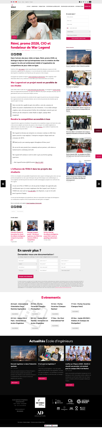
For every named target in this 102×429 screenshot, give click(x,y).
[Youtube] (90, 2)
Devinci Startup (56, 89)
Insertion (88, 49)
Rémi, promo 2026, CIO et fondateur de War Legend (31, 45)
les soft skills (32, 191)
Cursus (14, 37)
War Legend (21, 69)
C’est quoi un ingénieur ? (72, 87)
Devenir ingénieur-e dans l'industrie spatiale (77, 66)
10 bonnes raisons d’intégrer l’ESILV (38, 422)
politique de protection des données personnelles (63, 287)
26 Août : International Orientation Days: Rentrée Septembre (19, 306)
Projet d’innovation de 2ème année (36, 89)
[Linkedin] (88, 2)
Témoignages (27, 50)
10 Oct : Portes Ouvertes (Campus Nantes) (58, 306)
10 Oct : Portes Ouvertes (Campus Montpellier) (38, 306)
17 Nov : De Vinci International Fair (57, 319)
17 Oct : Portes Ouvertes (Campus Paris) (80, 305)
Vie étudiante (87, 91)
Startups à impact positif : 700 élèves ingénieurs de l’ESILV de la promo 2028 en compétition (34, 236)
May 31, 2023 (39, 162)
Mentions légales (26, 422)
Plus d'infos (15, 314)
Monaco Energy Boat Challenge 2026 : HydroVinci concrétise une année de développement (76, 178)
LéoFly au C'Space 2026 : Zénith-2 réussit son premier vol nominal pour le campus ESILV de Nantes (78, 109)
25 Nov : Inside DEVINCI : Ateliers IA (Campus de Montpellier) (81, 320)
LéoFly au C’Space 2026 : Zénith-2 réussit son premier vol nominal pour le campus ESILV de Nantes (77, 366)
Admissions (88, 70)
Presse (19, 2)
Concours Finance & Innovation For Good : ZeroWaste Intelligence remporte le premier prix (18, 236)
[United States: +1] (68, 28)
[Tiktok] (82, 2)
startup (23, 50)
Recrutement (20, 411)
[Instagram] (79, 2)
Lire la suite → (15, 382)
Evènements (51, 297)
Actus (23, 2)
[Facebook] (84, 2)
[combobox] (48, 260)
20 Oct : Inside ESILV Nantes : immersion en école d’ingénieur (39, 320)
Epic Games (39, 127)
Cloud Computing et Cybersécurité (36, 76)
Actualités (51, 341)
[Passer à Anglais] (11, 1)
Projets (31, 2)
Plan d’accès (20, 422)
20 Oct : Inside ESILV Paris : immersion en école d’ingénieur (19, 320)
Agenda (27, 2)
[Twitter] (86, 2)
